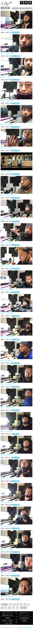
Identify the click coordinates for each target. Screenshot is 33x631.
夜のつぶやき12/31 (7, 30)
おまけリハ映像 (6, 171)
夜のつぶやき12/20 (7, 266)
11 (13, 608)
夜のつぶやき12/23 (7, 219)
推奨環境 (24, 620)
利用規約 (7, 618)
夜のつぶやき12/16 (7, 337)
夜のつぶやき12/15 (7, 360)
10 (9, 608)
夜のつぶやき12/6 (6, 549)
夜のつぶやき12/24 (7, 195)
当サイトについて (7, 612)
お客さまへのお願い (7, 620)
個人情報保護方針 (24, 618)
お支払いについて (24, 612)
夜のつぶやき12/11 (7, 431)
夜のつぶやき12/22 (7, 242)
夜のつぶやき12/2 (6, 596)
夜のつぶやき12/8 (6, 502)
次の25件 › (23, 608)
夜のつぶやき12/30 (7, 53)
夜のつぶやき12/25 (7, 148)
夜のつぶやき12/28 (7, 101)
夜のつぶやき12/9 (6, 478)
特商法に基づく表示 (7, 615)
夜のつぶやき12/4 (6, 573)
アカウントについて (24, 615)
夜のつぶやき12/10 (7, 455)
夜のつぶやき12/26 (7, 124)
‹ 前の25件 (4, 604)
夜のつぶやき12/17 (7, 313)
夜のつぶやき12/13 (7, 384)
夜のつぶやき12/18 (7, 289)
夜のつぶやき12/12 (7, 408)
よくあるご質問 (7, 623)
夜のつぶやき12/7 (6, 526)
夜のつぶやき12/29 (7, 77)
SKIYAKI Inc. (28, 627)
